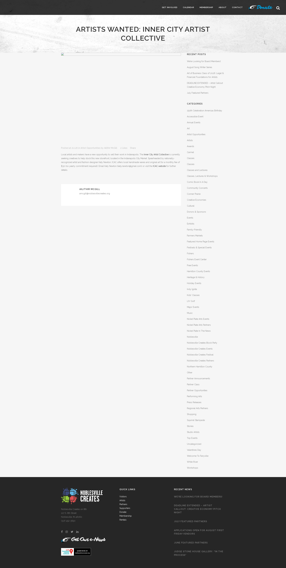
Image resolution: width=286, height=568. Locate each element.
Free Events (192, 265)
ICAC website (159, 166)
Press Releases (194, 402)
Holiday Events (194, 283)
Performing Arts (194, 396)
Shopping (191, 414)
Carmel (190, 152)
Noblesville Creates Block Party (202, 343)
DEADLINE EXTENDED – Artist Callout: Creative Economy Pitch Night (197, 509)
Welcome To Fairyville (197, 456)
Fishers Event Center (197, 259)
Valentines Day (194, 450)
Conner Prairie (193, 194)
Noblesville (192, 337)
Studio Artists (193, 432)
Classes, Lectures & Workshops (202, 176)
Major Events (193, 307)
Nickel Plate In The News (199, 331)
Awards (190, 146)
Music (190, 313)
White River (192, 462)
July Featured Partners (197, 93)
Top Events (192, 438)
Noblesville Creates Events (200, 349)
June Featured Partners (191, 542)
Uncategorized (194, 444)
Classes (190, 158)
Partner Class (193, 384)
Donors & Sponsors (196, 212)
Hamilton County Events (198, 271)
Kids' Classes (193, 295)
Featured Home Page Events (200, 241)
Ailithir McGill (110, 148)
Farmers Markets (195, 235)
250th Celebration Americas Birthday (204, 110)
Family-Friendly (194, 229)
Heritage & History (196, 277)
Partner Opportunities (197, 390)
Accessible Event (195, 116)
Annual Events (193, 122)
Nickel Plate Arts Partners (199, 325)
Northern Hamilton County (199, 366)
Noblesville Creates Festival (200, 355)
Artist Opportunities (90, 148)
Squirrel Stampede (196, 420)
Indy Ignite (192, 289)
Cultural (190, 206)
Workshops (192, 468)
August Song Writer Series (199, 67)
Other (189, 372)
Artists (190, 140)
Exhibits (190, 224)
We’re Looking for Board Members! (204, 61)
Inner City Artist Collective (156, 154)
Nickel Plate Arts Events (198, 319)
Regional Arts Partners (197, 408)
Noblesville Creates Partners (200, 360)
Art (188, 128)
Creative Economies (196, 200)
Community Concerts (197, 188)
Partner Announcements (198, 378)
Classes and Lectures (197, 170)
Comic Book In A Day (197, 182)
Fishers (190, 253)
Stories (190, 426)
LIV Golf (191, 301)
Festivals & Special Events (199, 247)
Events (190, 218)
